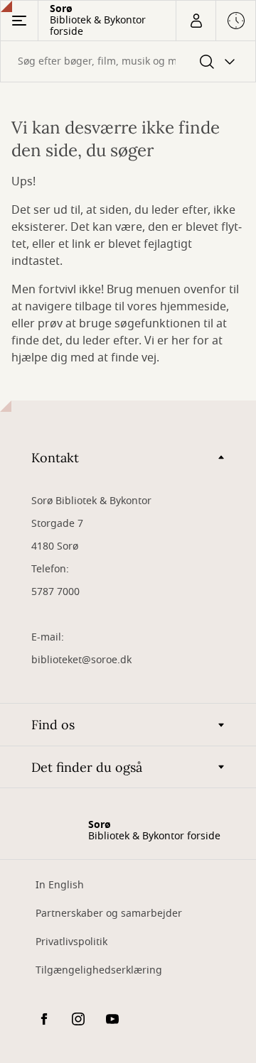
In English (60, 885)
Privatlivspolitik (71, 941)
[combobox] (128, 61)
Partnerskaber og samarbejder (109, 913)
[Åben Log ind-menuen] (195, 20)
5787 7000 (55, 591)
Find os (53, 724)
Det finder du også (86, 767)
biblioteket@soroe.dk (81, 660)
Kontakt (55, 457)
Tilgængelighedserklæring (99, 970)
